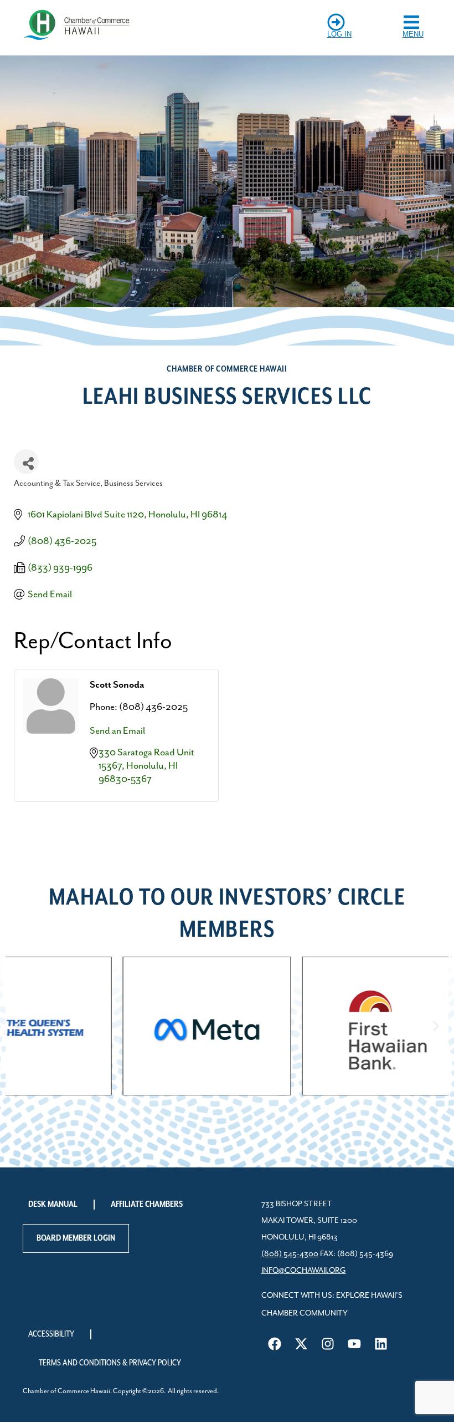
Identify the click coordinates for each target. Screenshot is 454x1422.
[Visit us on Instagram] (327, 1343)
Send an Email (117, 731)
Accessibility (51, 1334)
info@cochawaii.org (303, 1270)
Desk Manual (53, 1205)
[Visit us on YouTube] (354, 1343)
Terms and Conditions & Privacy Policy (110, 1363)
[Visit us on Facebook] (274, 1343)
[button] (18, 1026)
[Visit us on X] (301, 1343)
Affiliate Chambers (147, 1205)
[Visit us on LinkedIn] (381, 1343)
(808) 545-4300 (289, 1254)
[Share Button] (26, 461)
